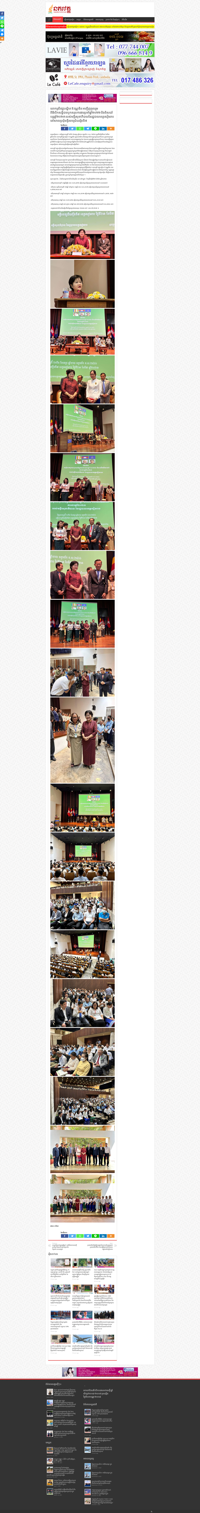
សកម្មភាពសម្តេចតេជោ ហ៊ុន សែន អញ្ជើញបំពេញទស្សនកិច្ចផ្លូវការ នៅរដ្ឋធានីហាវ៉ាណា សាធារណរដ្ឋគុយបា (65, 1413)
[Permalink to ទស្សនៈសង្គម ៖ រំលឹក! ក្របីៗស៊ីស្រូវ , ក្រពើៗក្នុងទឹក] (50, 1461)
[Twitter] (72, 128)
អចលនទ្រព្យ (99, 20)
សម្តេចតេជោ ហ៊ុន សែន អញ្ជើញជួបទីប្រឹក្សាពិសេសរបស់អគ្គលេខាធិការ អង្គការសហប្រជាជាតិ (64, 1433)
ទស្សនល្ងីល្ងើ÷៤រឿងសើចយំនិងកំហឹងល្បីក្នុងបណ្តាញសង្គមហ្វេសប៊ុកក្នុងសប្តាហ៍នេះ (65, 1491)
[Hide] (1, 42)
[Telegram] (87, 128)
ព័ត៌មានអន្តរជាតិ (88, 20)
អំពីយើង (124, 20)
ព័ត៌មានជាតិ (57, 19)
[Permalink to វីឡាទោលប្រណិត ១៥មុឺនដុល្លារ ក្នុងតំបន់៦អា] (88, 1475)
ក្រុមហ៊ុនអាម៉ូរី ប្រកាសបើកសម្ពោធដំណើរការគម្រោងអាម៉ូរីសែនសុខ (101, 1482)
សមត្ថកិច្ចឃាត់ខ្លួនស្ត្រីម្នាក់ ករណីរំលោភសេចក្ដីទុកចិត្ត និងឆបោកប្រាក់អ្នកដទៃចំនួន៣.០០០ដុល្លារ (64, 1246)
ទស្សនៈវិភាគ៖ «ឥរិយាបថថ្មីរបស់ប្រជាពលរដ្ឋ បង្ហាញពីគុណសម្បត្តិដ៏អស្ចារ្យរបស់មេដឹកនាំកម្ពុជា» (65, 1482)
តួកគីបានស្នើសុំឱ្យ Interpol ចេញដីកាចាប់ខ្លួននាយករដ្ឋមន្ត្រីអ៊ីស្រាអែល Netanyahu (61, 1348)
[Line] (95, 128)
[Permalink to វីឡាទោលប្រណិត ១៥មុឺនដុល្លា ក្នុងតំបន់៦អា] (88, 1466)
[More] (110, 128)
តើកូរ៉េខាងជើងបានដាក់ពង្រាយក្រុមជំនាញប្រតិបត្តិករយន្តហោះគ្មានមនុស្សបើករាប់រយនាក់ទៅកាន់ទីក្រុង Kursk (102, 1430)
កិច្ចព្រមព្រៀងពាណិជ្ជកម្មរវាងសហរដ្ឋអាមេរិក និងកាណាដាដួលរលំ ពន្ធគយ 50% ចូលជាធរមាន (102, 1412)
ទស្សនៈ (78, 20)
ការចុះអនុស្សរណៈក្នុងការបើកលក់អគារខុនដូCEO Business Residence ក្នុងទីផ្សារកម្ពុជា (101, 1492)
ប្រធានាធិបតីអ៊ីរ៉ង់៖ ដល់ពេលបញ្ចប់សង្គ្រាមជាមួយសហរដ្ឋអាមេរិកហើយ (82, 1324)
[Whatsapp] (80, 128)
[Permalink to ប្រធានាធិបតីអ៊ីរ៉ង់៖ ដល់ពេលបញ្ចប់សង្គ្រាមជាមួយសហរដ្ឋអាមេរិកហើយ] (82, 1315)
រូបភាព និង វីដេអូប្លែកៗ (112, 20)
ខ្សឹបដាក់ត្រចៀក (69, 20)
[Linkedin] (103, 128)
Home (49, 20)
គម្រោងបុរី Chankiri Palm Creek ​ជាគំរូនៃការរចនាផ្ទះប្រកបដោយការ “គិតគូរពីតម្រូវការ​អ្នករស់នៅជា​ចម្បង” (102, 1501)
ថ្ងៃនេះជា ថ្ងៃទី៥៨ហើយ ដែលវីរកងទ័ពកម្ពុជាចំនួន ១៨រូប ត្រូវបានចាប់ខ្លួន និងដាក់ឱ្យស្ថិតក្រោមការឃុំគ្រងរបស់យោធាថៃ (65, 1451)
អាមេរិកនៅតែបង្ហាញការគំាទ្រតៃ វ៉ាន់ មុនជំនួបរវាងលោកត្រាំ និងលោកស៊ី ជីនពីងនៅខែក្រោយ (82, 1348)
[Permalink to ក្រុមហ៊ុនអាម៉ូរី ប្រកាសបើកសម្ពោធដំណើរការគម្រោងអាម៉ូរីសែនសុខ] (88, 1483)
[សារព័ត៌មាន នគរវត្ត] (59, 11)
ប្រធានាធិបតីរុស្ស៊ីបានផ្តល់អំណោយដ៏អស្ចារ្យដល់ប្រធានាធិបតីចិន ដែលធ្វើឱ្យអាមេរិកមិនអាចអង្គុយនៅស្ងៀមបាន (100, 1246)
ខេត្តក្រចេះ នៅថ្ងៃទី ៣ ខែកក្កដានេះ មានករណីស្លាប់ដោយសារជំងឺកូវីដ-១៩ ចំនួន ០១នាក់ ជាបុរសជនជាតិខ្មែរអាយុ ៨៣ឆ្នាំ (65, 1423)
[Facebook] (64, 128)
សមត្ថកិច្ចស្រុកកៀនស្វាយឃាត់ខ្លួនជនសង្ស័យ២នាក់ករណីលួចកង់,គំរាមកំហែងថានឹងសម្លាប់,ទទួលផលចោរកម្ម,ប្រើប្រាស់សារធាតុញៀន (82, 1300)
